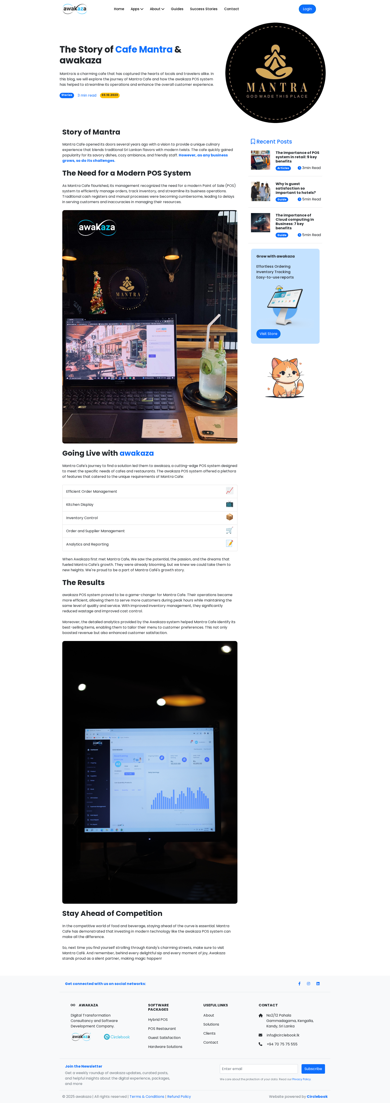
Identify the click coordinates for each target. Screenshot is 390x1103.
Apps (135, 9)
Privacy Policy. (301, 1079)
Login (307, 9)
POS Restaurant (162, 1028)
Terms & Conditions (147, 1096)
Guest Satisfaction (164, 1037)
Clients (209, 1033)
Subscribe (313, 1068)
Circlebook (317, 1096)
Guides (177, 9)
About (155, 9)
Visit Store (268, 333)
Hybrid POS (158, 1019)
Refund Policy (179, 1096)
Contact (231, 9)
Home (119, 9)
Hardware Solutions (165, 1046)
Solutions (211, 1024)
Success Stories (204, 9)
